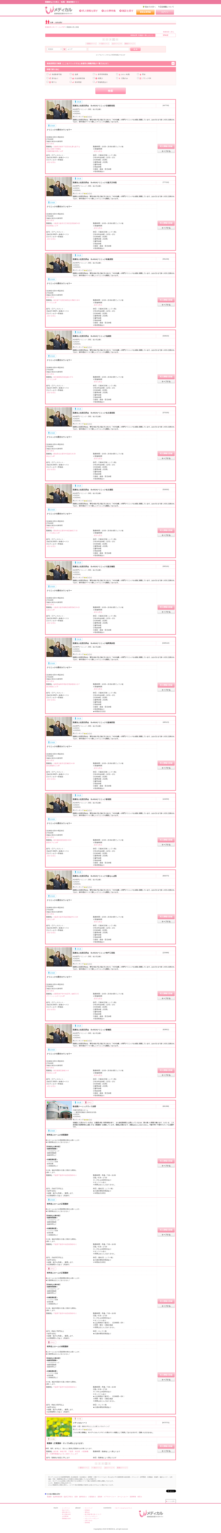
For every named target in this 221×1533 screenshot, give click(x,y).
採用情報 (87, 1522)
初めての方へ (150, 7)
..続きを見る (50, 144)
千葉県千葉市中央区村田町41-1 (64, 1175)
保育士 (139, 1497)
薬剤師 (100, 1497)
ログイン (164, 12)
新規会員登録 (145, 12)
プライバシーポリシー (91, 1516)
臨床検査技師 (57, 1497)
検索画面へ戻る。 (169, 32)
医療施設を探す (66, 1518)
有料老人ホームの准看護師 (57, 1135)
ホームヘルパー (123, 1497)
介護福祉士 (92, 1497)
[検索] (135, 49)
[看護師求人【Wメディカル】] (59, 10)
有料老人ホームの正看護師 (57, 1204)
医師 (76, 1497)
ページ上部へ (171, 1501)
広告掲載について (167, 7)
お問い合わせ (88, 1520)
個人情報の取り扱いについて (93, 1514)
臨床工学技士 (68, 1497)
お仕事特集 (110, 10)
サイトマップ (88, 1508)
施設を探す (128, 10)
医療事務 (133, 1497)
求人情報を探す (90, 10)
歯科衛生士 (83, 1497)
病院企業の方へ (66, 1512)
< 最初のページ (91, 44)
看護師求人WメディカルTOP (55, 27)
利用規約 (87, 1510)
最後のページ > (130, 44)
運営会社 (87, 1512)
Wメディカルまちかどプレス (123, 1508)
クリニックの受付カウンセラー (59, 130)
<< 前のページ (104, 44)
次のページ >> (117, 44)
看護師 (49, 1497)
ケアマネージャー (110, 1497)
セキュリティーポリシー (92, 1518)
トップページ (66, 1508)
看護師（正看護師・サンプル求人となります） (65, 1443)
